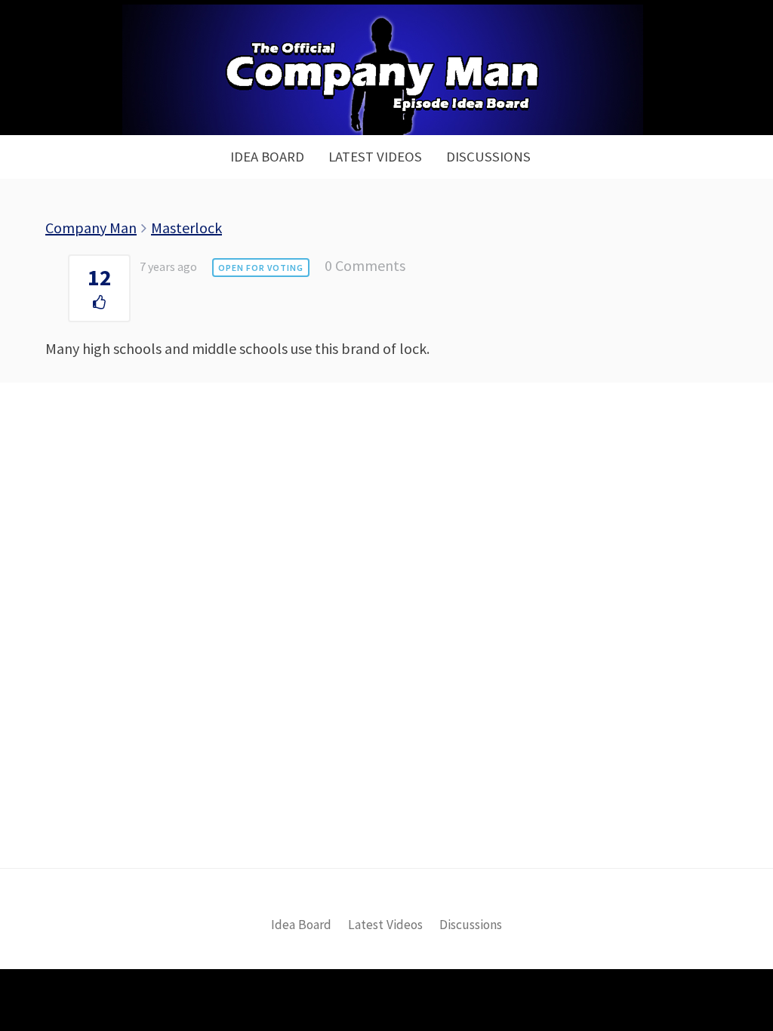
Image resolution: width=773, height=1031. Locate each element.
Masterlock (186, 227)
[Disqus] (386, 650)
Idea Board (267, 156)
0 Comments (365, 265)
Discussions (488, 156)
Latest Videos (375, 156)
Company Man (91, 227)
